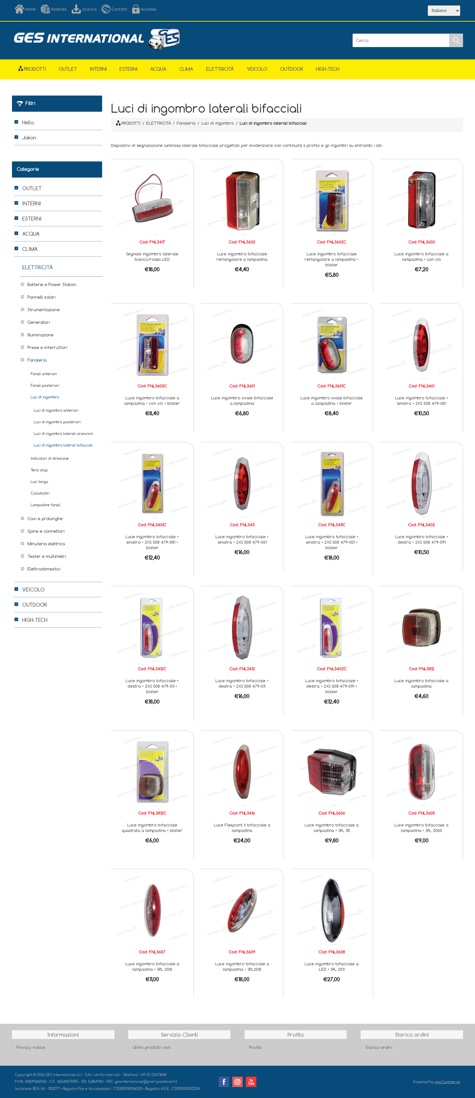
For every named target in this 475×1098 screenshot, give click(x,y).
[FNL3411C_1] (332, 482)
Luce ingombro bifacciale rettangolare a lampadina (242, 256)
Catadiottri (40, 493)
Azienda (59, 9)
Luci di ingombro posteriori (57, 421)
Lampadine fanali (45, 504)
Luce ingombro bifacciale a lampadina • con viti (422, 256)
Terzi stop (39, 469)
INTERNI (98, 69)
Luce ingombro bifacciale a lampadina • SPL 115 (332, 827)
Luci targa (39, 481)
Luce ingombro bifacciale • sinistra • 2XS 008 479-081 (421, 400)
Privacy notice (30, 1047)
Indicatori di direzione (50, 458)
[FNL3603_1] (421, 199)
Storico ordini (378, 1047)
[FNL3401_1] (421, 344)
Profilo (255, 1047)
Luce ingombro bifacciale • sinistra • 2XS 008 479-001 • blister (331, 542)
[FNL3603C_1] (152, 344)
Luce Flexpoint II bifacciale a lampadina (242, 827)
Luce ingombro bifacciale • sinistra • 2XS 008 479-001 (242, 539)
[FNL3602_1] (242, 199)
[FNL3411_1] (242, 482)
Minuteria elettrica (46, 544)
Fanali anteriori (44, 373)
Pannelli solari (41, 297)
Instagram (237, 1082)
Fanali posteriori (45, 385)
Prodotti (35, 69)
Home (30, 9)
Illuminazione (40, 335)
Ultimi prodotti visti (152, 1047)
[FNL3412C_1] (152, 627)
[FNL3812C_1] (152, 771)
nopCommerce (447, 1081)
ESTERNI (128, 69)
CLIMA (186, 69)
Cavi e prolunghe (45, 518)
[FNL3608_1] (332, 909)
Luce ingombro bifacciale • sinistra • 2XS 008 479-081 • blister (152, 542)
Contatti (119, 9)
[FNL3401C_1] (152, 482)
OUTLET (68, 69)
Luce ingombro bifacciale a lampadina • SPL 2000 (422, 827)
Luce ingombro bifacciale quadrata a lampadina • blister (152, 827)
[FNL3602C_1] (332, 199)
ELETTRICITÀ (220, 69)
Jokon (29, 137)
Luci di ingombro (45, 397)
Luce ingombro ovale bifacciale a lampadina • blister (332, 400)
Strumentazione (43, 310)
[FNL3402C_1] (332, 627)
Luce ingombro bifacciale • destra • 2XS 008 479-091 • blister (331, 686)
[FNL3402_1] (421, 482)
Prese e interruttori (47, 347)
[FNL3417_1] (152, 199)
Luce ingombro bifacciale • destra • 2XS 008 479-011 (242, 683)
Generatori (38, 322)
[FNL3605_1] (421, 771)
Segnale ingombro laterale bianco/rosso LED (152, 256)
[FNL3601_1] (242, 344)
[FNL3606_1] (332, 771)
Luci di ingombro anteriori (56, 410)
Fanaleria (37, 360)
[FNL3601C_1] (332, 344)
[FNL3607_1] (152, 909)
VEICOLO (257, 69)
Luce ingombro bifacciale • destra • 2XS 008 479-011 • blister (152, 686)
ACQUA (158, 69)
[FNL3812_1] (421, 627)
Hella (28, 122)
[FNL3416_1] (242, 771)
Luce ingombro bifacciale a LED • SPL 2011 (332, 966)
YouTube (251, 1082)
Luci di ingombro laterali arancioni (63, 433)
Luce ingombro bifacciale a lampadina (422, 683)
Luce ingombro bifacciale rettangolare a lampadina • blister (332, 259)
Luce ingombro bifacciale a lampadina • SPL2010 (242, 966)
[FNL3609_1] (242, 909)
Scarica (89, 9)
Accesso (149, 9)
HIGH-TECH (327, 69)
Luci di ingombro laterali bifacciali (63, 445)
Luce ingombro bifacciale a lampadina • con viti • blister (152, 400)
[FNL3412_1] (242, 627)
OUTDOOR (291, 69)
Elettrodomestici (43, 569)
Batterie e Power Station (51, 284)
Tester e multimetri (46, 556)
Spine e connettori (46, 531)
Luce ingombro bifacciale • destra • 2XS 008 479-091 (421, 539)
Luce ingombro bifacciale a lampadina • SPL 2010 (152, 966)
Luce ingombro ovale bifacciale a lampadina (242, 400)
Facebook (224, 1082)
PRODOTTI (131, 123)
